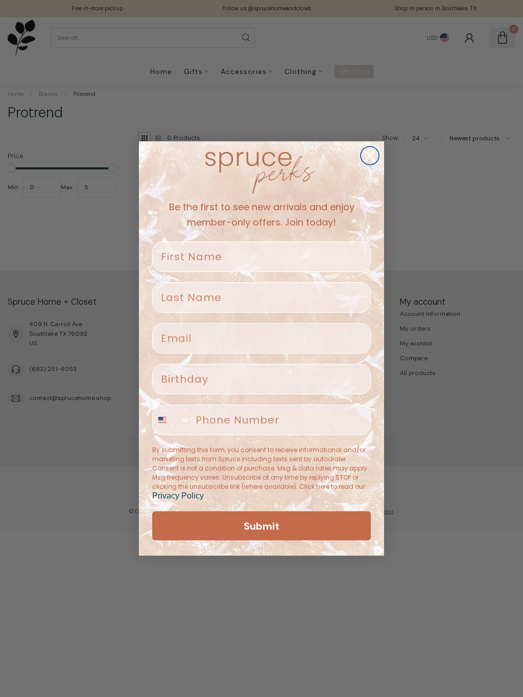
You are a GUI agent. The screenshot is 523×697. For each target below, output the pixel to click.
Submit (261, 526)
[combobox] (172, 420)
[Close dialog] (370, 155)
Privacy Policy (178, 495)
